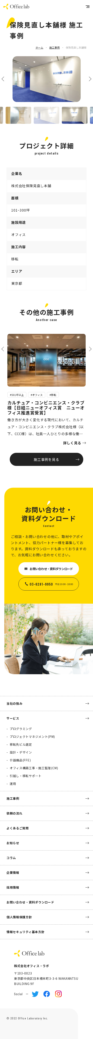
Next (89, 78)
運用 (13, 783)
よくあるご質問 (17, 828)
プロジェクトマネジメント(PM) (32, 736)
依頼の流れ (14, 813)
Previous (4, 78)
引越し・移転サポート (26, 776)
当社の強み (14, 703)
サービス (12, 718)
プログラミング (21, 729)
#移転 (53, 395)
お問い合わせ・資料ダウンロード (51, 569)
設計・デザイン (21, 752)
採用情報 (12, 887)
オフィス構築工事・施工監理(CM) (34, 768)
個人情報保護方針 (19, 917)
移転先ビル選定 (21, 744)
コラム (11, 858)
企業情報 (12, 872)
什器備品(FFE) (20, 760)
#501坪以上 (17, 395)
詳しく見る (72, 442)
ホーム (39, 47)
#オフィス (37, 395)
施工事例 (54, 47)
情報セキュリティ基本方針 (25, 932)
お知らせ (12, 843)
